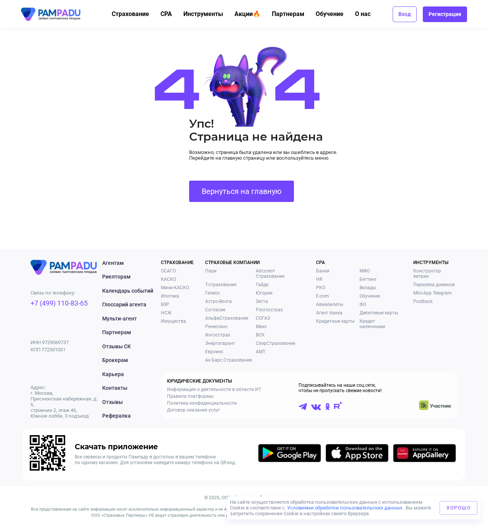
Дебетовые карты (379, 313)
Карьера (113, 374)
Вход (404, 14)
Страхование (130, 14)
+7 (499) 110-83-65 (59, 303)
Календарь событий (127, 291)
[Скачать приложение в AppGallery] (424, 454)
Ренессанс (216, 326)
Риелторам (116, 277)
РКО (320, 287)
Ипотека (170, 296)
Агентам (113, 263)
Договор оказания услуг (193, 410)
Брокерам (115, 360)
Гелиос (212, 293)
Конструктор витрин (427, 273)
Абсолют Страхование (270, 273)
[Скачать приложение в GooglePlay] (289, 454)
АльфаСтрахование (226, 318)
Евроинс (214, 351)
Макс (261, 326)
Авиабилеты (329, 304)
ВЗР (165, 304)
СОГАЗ (263, 318)
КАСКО (168, 279)
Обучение (330, 14)
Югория (264, 293)
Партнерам (288, 14)
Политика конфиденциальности (202, 403)
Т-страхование (220, 284)
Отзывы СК (116, 346)
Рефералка (116, 416)
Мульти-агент (119, 319)
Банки (322, 271)
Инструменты (203, 14)
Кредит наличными (372, 324)
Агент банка (329, 313)
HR (319, 279)
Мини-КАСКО (175, 287)
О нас (363, 14)
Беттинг (368, 279)
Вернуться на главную (241, 191)
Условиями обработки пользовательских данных (344, 508)
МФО (365, 271)
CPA (166, 14)
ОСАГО (168, 271)
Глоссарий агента (124, 304)
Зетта (262, 301)
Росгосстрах (269, 309)
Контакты (114, 388)
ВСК (260, 335)
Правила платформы (190, 396)
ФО (363, 304)
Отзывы (112, 402)
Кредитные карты (335, 321)
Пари (211, 271)
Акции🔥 (247, 14)
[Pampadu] (50, 14)
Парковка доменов (434, 284)
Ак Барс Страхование (228, 360)
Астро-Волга (218, 301)
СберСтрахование (275, 343)
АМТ (260, 351)
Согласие (215, 309)
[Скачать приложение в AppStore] (357, 454)
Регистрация (445, 14)
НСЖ (166, 313)
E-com (322, 296)
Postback (423, 301)
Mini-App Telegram (432, 293)
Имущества (173, 321)
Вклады (368, 287)
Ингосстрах (217, 335)
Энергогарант (220, 343)
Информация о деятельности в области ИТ (214, 389)
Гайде (262, 284)
